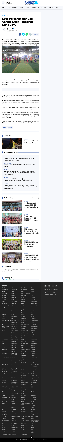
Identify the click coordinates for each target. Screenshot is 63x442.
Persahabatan (14, 386)
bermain (4, 297)
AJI (12, 287)
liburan (33, 347)
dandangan (4, 303)
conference (34, 301)
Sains (32, 401)
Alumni (13, 291)
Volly (32, 429)
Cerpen (23, 301)
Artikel (21, 7)
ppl (32, 390)
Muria (32, 361)
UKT (32, 425)
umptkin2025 (14, 427)
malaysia (23, 355)
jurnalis (3, 332)
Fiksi (22, 314)
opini (45, 7)
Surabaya (4, 416)
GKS (12, 318)
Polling (13, 390)
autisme (33, 291)
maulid (23, 357)
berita (3, 7)
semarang (13, 407)
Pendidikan (14, 380)
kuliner (3, 347)
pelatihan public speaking (25, 374)
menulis (33, 359)
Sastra (8, 7)
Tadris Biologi (34, 416)
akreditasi (23, 287)
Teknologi (13, 420)
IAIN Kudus (14, 324)
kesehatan (33, 337)
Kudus (22, 345)
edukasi (33, 309)
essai (32, 310)
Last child (13, 347)
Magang (33, 351)
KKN (3, 341)
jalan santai (34, 328)
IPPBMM (13, 328)
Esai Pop (23, 310)
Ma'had (13, 351)
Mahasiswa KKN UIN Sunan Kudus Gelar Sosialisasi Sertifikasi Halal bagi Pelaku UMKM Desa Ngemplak (31, 257)
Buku (12, 299)
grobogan (23, 318)
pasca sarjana (14, 368)
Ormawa (13, 364)
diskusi (23, 307)
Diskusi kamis (34, 307)
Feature (33, 312)
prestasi (13, 391)
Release (13, 399)
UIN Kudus (14, 423)
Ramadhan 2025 (6, 397)
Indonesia (33, 324)
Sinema (23, 409)
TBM (22, 418)
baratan (33, 293)
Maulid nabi (34, 357)
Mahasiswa (4, 353)
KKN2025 (13, 341)
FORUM (3, 316)
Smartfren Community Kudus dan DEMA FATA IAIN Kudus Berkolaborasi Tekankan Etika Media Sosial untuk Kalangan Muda (20, 186)
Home (3, 15)
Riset (22, 401)
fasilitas (23, 312)
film (32, 314)
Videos (13, 429)
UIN (2, 423)
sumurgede (14, 413)
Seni (3, 409)
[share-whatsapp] (27, 34)
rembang (33, 399)
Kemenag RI (14, 337)
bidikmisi (13, 297)
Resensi (34, 7)
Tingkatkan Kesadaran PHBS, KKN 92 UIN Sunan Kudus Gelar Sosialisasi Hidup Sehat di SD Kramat (31, 218)
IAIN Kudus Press (25, 324)
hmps (32, 322)
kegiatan (33, 336)
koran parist (34, 343)
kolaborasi (33, 341)
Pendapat (4, 380)
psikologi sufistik (15, 393)
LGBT (22, 347)
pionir (32, 386)
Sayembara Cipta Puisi (25, 404)
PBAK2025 (4, 371)
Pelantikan (4, 373)
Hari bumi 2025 (15, 320)
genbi (32, 316)
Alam (32, 289)
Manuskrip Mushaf (6, 357)
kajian (32, 332)
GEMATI (23, 316)
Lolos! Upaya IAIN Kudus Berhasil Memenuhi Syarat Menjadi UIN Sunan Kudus (19, 159)
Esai (57, 7)
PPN (3, 391)
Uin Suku (23, 423)
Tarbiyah (13, 418)
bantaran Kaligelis (25, 293)
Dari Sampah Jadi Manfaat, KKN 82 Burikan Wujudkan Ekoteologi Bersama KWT (31, 205)
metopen (4, 361)
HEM (22, 322)
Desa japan (4, 307)
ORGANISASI (5, 364)
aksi (32, 287)
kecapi (23, 336)
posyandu (23, 390)
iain (2, 324)
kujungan (33, 345)
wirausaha (4, 431)
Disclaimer (55, 289)
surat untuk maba (15, 416)
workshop (13, 434)
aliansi (3, 291)
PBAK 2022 (14, 370)
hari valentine (34, 320)
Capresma (14, 301)
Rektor (3, 399)
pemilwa (4, 377)
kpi (2, 345)
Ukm (3, 425)
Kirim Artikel (34, 339)
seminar (23, 407)
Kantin (3, 336)
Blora (22, 297)
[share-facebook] (20, 34)
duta (12, 309)
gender (3, 318)
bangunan (4, 293)
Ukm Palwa (24, 425)
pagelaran (23, 364)
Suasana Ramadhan (4, 413)
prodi (22, 391)
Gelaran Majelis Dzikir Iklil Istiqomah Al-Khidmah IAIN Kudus (19, 165)
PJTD (12, 388)
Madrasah (23, 351)
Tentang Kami (53, 291)
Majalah (23, 353)
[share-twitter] (23, 34)
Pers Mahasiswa (6, 386)
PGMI (22, 386)
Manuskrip (33, 355)
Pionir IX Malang (6, 388)
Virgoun (23, 429)
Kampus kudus (25, 334)
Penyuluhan (24, 384)
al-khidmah (24, 289)
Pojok (3, 390)
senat (32, 407)
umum (22, 427)
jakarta (23, 328)
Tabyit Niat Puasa (25, 416)
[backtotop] (31, 437)
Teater (32, 418)
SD (32, 403)
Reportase (14, 7)
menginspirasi (24, 359)
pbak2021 (33, 370)
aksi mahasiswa (5, 289)
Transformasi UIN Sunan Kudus (35, 420)
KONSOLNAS (24, 343)
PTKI (22, 393)
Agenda (3, 287)
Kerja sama (24, 337)
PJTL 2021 (33, 388)
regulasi (23, 397)
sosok (32, 411)
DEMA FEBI (34, 303)
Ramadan (23, 395)
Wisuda (23, 431)
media (3, 359)
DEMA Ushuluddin (6, 305)
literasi (13, 349)
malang (33, 353)
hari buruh (23, 320)
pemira (13, 377)
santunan (4, 403)
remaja (23, 399)
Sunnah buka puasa (34, 413)
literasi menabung (25, 349)
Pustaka (4, 395)
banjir (12, 293)
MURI (22, 361)
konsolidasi (14, 343)
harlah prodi (14, 322)
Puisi (32, 393)
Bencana (23, 295)
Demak (13, 305)
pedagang (24, 371)
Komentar (35, 34)
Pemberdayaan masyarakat (35, 374)
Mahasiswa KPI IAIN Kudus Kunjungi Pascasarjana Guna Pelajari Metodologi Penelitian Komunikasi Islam (20, 179)
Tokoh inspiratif (25, 420)
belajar (13, 295)
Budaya (33, 297)
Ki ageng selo (5, 339)
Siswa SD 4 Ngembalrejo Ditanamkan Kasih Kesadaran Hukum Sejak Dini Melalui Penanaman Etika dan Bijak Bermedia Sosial (20, 172)
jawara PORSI (24, 330)
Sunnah (23, 413)
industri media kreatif (5, 327)
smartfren (4, 411)
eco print (23, 309)
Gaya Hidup (14, 316)
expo (12, 312)
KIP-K (22, 339)
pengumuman (24, 382)
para (3, 368)
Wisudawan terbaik (6, 434)
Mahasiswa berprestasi (14, 354)
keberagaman (14, 336)
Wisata (13, 431)
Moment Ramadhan (16, 361)
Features (51, 7)
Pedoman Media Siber (50, 294)
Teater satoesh (5, 420)
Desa (22, 305)
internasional (34, 326)
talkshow (4, 418)
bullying (33, 299)
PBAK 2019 (34, 368)
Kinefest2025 (14, 339)
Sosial (12, 411)
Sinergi (33, 409)
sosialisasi (23, 411)
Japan (3, 330)
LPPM (3, 351)
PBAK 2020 (4, 370)
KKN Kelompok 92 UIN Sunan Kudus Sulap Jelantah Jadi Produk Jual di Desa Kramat (31, 231)
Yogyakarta (24, 434)
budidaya (4, 299)
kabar (22, 332)
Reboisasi (13, 397)
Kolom (40, 7)
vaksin (32, 427)
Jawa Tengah (14, 330)
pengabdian (34, 380)
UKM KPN (13, 425)
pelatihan (13, 373)
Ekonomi (4, 310)
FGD (12, 314)
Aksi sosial (14, 289)
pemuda (23, 377)
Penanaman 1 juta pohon (35, 377)
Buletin (23, 299)
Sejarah (33, 405)
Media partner (15, 359)
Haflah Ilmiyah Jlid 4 (6, 321)
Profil (3, 393)
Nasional (23, 362)
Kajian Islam (4, 334)
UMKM (3, 427)
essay (3, 312)
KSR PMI (13, 345)
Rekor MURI (34, 397)
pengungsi (33, 382)
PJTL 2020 (24, 388)
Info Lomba (14, 326)
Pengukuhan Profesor (14, 383)
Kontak (47, 291)
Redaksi (47, 292)
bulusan (3, 301)
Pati (22, 368)
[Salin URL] (30, 34)
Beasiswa (4, 295)
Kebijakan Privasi (47, 289)
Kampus (10, 127)
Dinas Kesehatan (15, 307)
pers (32, 384)
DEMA (22, 303)
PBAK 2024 (24, 370)
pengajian (4, 382)
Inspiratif (23, 326)
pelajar (33, 371)
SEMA (3, 407)
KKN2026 (23, 341)
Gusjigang (33, 318)
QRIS (12, 395)
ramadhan (33, 395)
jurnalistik (13, 332)
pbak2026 (14, 371)
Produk (27, 7)
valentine (4, 429)
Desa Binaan (34, 305)
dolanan (4, 309)
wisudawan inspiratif (34, 431)
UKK (32, 423)
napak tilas (14, 362)
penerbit (23, 380)
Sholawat (13, 409)
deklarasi (13, 303)
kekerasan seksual (6, 337)
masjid (13, 357)
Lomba (33, 349)
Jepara (33, 330)
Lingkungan (4, 349)
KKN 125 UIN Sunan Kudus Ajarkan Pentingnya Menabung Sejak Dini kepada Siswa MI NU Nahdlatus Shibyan (31, 244)
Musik (3, 362)
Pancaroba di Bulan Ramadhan (36, 365)
